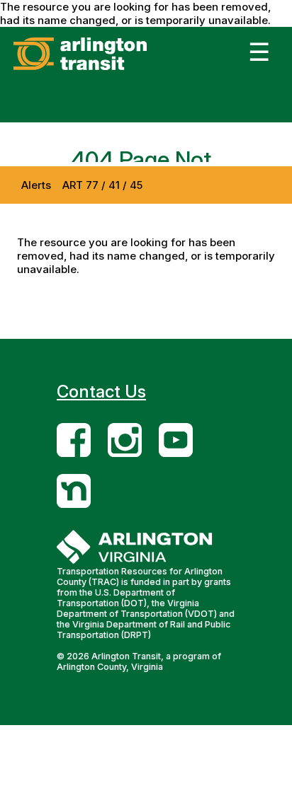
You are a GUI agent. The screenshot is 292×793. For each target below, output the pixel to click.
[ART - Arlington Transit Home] (102, 69)
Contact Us (101, 391)
